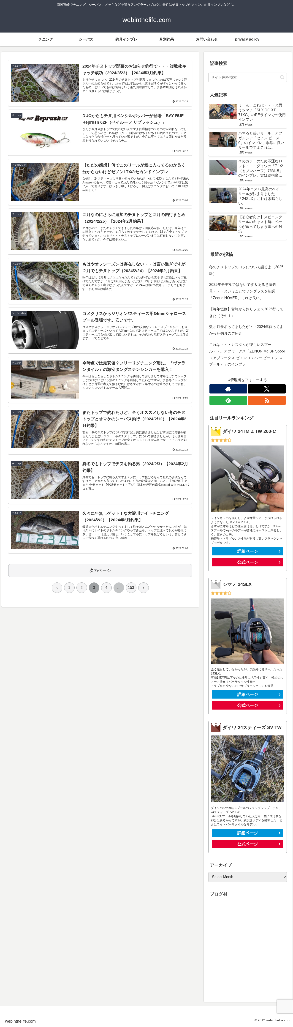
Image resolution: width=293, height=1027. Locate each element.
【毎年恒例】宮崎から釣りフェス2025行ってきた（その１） (246, 312)
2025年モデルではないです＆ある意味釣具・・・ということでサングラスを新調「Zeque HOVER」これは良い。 (242, 291)
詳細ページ (247, 551)
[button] (282, 77)
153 (131, 588)
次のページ (100, 570)
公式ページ (247, 562)
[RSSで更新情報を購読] (267, 400)
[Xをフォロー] (267, 389)
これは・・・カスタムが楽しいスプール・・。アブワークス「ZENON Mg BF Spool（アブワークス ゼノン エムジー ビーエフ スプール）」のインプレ (247, 354)
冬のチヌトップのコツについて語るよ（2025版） (246, 270)
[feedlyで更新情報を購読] (228, 400)
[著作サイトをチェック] (228, 389)
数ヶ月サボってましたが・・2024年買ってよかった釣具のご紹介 (246, 330)
